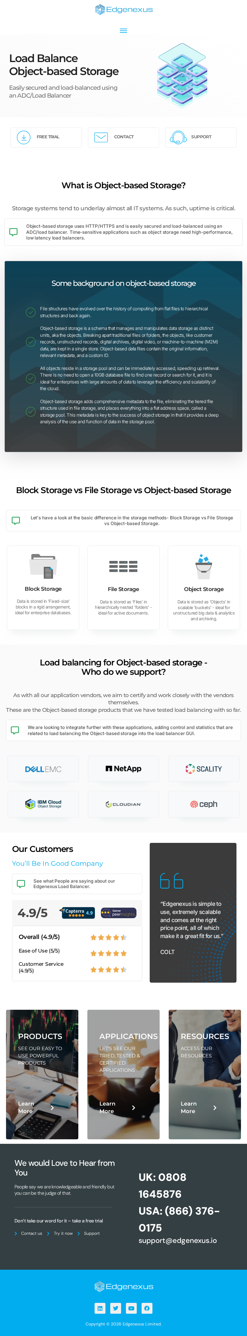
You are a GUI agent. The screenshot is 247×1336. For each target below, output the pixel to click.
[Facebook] (147, 1308)
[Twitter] (115, 1308)
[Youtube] (131, 1308)
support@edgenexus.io (178, 1240)
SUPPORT (201, 136)
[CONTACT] (101, 137)
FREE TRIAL (48, 136)
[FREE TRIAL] (23, 137)
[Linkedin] (100, 1308)
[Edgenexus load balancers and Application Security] (123, 1286)
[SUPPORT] (178, 137)
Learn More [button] (26, 1107)
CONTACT (124, 136)
